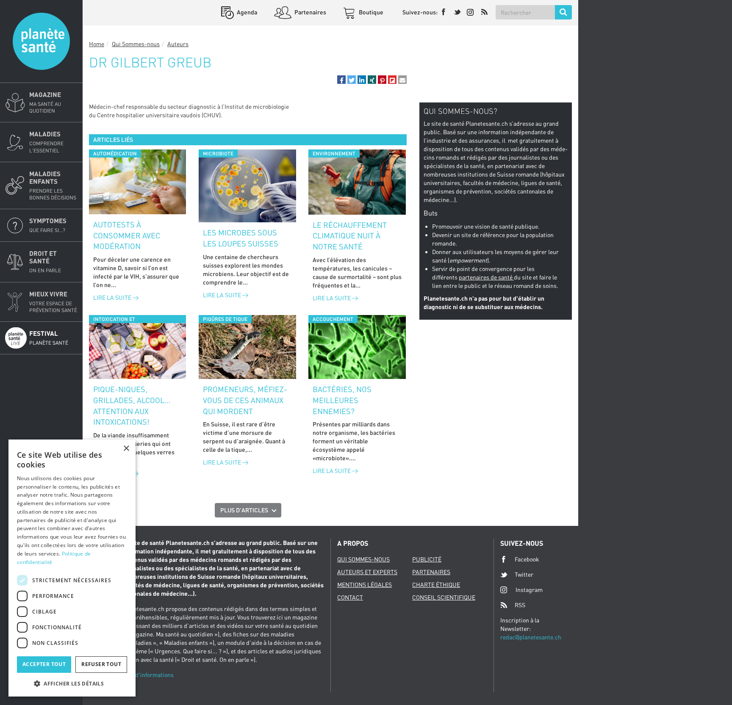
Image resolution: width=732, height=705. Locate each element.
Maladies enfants (52, 185)
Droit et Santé (45, 261)
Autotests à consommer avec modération (126, 235)
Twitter (524, 574)
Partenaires (309, 12)
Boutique (370, 12)
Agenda (246, 12)
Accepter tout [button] (44, 664)
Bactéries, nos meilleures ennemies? (342, 399)
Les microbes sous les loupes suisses (240, 238)
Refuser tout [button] (101, 664)
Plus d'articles (244, 510)
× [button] (126, 448)
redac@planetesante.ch (530, 637)
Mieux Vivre (53, 301)
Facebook (527, 559)
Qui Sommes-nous (136, 43)
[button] (341, 79)
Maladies (46, 141)
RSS (520, 604)
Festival (48, 337)
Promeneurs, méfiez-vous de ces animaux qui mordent (245, 399)
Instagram (529, 589)
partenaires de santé (486, 277)
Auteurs (178, 43)
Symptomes (48, 225)
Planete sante (41, 41)
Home (96, 43)
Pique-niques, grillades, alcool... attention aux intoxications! (132, 405)
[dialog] (72, 568)
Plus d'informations (148, 674)
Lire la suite (113, 297)
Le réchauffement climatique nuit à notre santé (350, 235)
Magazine (45, 102)
